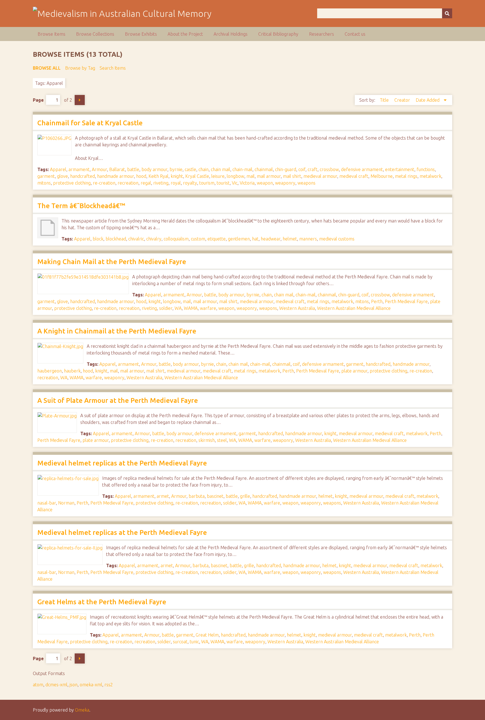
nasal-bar (46, 502)
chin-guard (285, 169)
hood (141, 176)
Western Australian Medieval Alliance (354, 308)
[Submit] (447, 13)
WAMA (191, 308)
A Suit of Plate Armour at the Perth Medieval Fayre (117, 400)
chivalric (136, 238)
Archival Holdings (231, 34)
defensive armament (362, 169)
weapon (265, 182)
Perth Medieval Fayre (406, 301)
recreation (128, 182)
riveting (160, 182)
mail (250, 176)
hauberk (72, 370)
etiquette (216, 238)
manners (308, 238)
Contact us (355, 34)
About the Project (185, 34)
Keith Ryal (158, 176)
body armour (154, 169)
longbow (235, 176)
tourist (223, 182)
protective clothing (72, 182)
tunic (194, 641)
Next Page (80, 100)
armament (79, 169)
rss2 (108, 684)
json (73, 684)
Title (385, 100)
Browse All (47, 68)
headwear (270, 238)
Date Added (428, 100)
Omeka (82, 709)
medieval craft (353, 176)
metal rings (406, 176)
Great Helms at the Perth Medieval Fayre (101, 602)
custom (198, 238)
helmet (290, 238)
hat (255, 238)
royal (176, 182)
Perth (377, 301)
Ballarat (117, 169)
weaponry (285, 182)
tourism (206, 182)
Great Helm (207, 634)
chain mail (220, 169)
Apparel (58, 169)
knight (177, 176)
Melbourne (381, 176)
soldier (165, 308)
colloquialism (176, 238)
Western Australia (297, 308)
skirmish (206, 440)
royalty (190, 182)
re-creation (104, 182)
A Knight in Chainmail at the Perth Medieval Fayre (116, 331)
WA (178, 308)
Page (38, 100)
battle (133, 169)
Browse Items (51, 34)
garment (46, 176)
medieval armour (320, 176)
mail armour (269, 176)
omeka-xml (91, 684)
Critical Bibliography (278, 34)
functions (426, 169)
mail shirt (292, 176)
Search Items (113, 68)
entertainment (399, 169)
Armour (99, 169)
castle (190, 169)
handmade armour (115, 176)
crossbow (329, 169)
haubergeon (49, 370)
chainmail (264, 169)
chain (203, 169)
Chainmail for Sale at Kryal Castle (90, 123)
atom (38, 684)
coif (301, 169)
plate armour (354, 370)
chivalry (153, 238)
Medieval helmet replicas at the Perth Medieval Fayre (122, 463)
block (98, 238)
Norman (66, 502)
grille (245, 496)
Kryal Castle (197, 176)
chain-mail (242, 169)
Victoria (247, 182)
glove (62, 176)
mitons (44, 182)
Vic (234, 182)
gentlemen (239, 238)
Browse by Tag (80, 68)
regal (146, 182)
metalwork (430, 176)
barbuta (197, 496)
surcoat (180, 641)
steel (222, 440)
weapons (306, 182)
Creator (402, 100)
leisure (218, 176)
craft (312, 169)
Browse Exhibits (141, 34)
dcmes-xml (56, 684)
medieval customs (336, 238)
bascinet (215, 496)
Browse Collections (95, 34)
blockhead (116, 238)
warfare (208, 308)
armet (163, 496)
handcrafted (82, 176)
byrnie (176, 169)
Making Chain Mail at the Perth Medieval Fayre (111, 261)
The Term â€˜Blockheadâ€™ (81, 206)
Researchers (321, 34)
